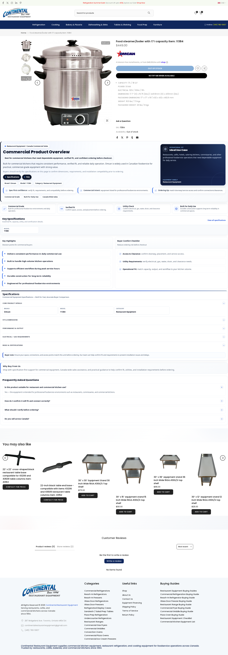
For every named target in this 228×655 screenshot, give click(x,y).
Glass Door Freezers (94, 604)
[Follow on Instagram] (12, 2)
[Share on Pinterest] (127, 137)
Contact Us (127, 599)
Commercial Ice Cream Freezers (100, 638)
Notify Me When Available (161, 75)
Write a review (114, 561)
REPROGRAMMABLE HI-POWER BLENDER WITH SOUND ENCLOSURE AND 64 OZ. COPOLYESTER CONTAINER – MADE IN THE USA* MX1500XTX (131, 492)
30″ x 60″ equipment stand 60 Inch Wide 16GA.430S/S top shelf (18, 480)
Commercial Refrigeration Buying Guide (179, 594)
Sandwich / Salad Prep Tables (98, 611)
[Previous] (37, 82)
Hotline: (216, 24)
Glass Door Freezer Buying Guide (176, 601)
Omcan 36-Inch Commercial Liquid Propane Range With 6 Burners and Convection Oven (170, 498)
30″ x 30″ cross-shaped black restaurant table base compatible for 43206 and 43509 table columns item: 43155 (94, 476)
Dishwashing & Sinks (98, 24)
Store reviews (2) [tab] (65, 546)
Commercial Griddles (94, 628)
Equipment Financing (132, 603)
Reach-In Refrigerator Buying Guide (177, 597)
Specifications (13, 177)
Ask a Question (123, 121)
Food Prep (142, 24)
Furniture (157, 24)
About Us (126, 595)
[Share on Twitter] (122, 137)
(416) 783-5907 (32, 630)
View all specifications (217, 220)
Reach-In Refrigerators (95, 594)
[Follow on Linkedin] (16, 2)
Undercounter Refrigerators (97, 618)
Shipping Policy (129, 607)
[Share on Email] (137, 137)
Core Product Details (12, 303)
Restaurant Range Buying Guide (175, 604)
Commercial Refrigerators (97, 590)
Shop (124, 591)
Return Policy (128, 615)
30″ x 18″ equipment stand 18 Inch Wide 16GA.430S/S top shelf (55, 500)
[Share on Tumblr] (132, 137)
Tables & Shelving (122, 24)
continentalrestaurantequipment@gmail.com (46, 625)
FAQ (28, 177)
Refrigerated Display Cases (97, 608)
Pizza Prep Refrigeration (96, 614)
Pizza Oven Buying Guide (172, 614)
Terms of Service (130, 611)
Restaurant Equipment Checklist (176, 618)
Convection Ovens (93, 632)
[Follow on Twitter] (7, 2)
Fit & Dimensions (10, 320)
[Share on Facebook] (117, 137)
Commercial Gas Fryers (95, 625)
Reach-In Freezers (93, 597)
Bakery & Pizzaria (74, 24)
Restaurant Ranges (93, 621)
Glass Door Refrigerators (96, 601)
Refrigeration (38, 24)
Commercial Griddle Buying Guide (176, 611)
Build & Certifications (13, 345)
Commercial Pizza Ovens (96, 635)
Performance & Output (13, 328)
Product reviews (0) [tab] (45, 546)
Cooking (55, 24)
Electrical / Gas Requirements (16, 337)
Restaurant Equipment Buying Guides (178, 590)
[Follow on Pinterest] (20, 2)
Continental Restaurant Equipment (62, 605)
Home (23, 33)
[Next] (107, 82)
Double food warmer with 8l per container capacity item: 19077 (208, 477)
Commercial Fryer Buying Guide (175, 608)
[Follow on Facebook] (3, 2)
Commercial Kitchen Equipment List (177, 621)
